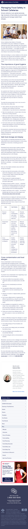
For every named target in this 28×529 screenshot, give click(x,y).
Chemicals (5, 432)
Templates (4, 415)
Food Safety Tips (6, 449)
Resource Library (6, 398)
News (3, 423)
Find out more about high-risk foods (11, 194)
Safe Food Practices (7, 458)
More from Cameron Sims (18, 391)
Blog (3, 426)
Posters (3, 412)
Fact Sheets (4, 418)
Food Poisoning (6, 441)
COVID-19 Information (7, 403)
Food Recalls (5, 421)
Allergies (4, 429)
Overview (4, 400)
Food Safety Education (8, 444)
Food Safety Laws (6, 446)
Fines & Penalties (6, 435)
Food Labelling (6, 438)
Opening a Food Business (8, 406)
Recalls (4, 455)
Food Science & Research (8, 452)
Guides (3, 409)
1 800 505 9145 (18, 356)
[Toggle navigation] (26, 2)
